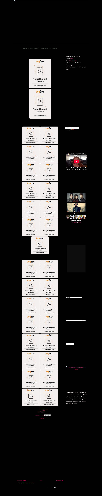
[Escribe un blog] (46, 415)
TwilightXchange (43, 409)
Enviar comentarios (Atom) (28, 482)
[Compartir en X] (47, 415)
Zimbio (43, 410)
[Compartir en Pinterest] (50, 415)
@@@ (71, 58)
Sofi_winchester (72, 60)
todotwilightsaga (41, 411)
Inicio (41, 480)
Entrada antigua (59, 480)
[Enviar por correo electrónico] (44, 415)
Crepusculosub (37, 415)
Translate (75, 129)
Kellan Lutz (42, 418)
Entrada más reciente (21, 480)
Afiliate (79, 222)
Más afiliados (74, 222)
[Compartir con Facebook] (48, 415)
